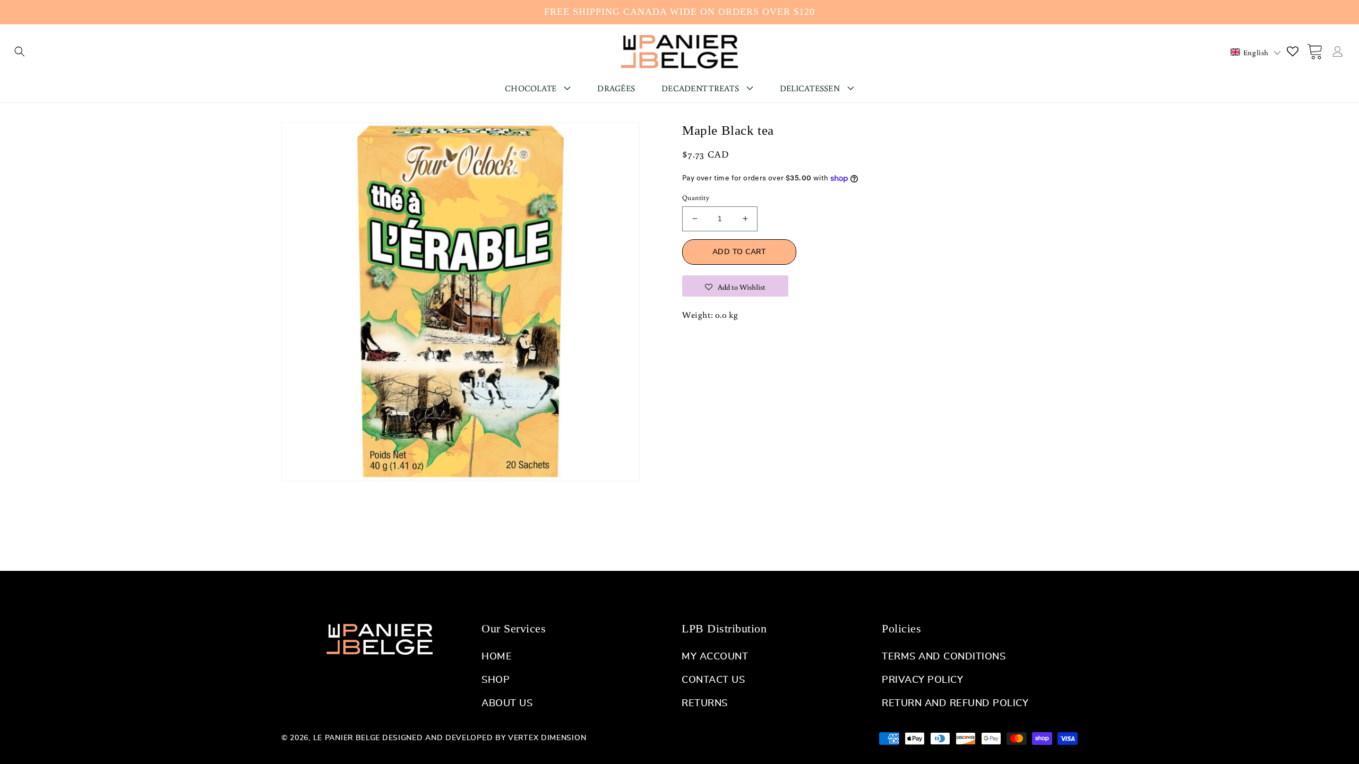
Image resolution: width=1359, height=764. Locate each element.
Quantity (695, 197)
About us (506, 703)
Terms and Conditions (943, 657)
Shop (495, 680)
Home (496, 657)
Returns (705, 703)
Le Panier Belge (347, 738)
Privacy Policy (922, 680)
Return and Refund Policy (955, 703)
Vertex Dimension (547, 738)
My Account (715, 657)
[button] (19, 51)
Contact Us (713, 680)
